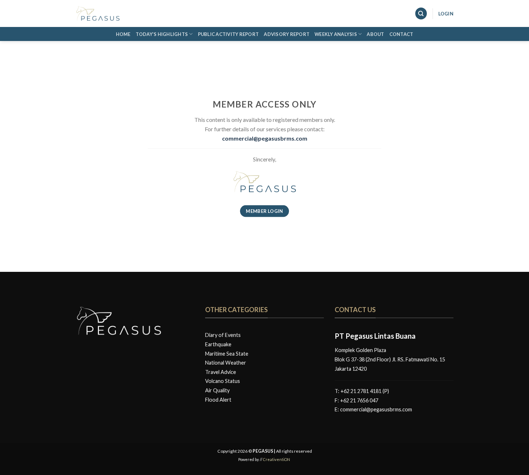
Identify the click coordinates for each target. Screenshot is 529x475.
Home (123, 34)
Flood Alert (218, 400)
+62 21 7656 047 (359, 400)
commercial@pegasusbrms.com (376, 409)
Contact (401, 34)
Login (445, 14)
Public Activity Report (228, 34)
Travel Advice (220, 372)
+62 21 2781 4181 (360, 391)
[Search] (421, 13)
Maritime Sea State (226, 354)
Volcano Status (222, 381)
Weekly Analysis (336, 34)
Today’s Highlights (162, 34)
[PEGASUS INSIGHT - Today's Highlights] (112, 13)
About (375, 34)
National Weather (225, 363)
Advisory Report (286, 34)
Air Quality (217, 390)
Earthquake (218, 344)
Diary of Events (223, 335)
